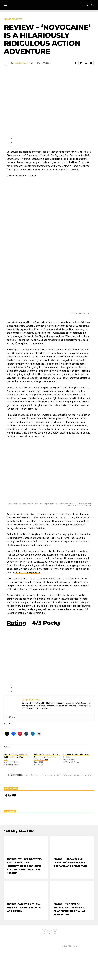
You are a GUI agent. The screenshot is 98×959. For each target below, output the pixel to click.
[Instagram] (10, 717)
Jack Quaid (49, 775)
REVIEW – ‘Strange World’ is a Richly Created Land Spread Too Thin (16, 757)
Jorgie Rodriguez (21, 63)
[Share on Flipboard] (86, 63)
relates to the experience (27, 572)
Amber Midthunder (32, 775)
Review (87, 775)
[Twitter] (6, 717)
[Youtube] (13, 717)
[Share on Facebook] (75, 63)
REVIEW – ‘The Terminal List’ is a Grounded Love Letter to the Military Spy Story (47, 757)
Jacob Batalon (63, 775)
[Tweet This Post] (80, 63)
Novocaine (77, 775)
